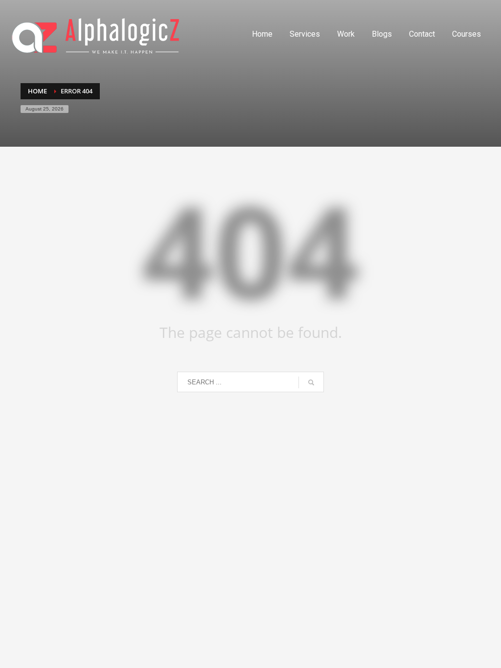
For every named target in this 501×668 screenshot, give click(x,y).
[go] (311, 382)
